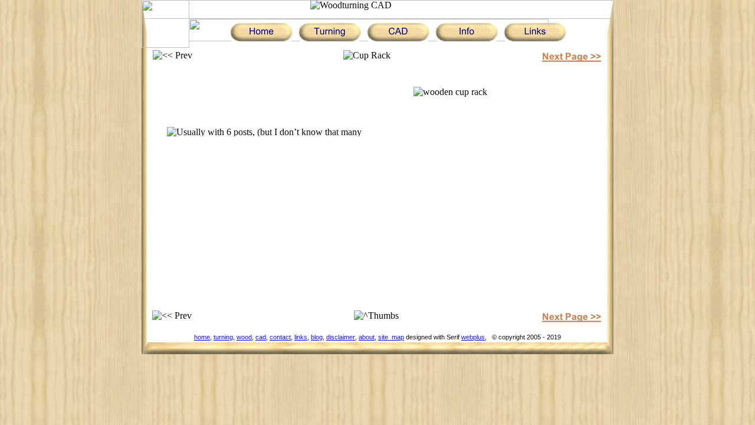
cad (260, 337)
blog (317, 337)
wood (244, 337)
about (367, 337)
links (300, 337)
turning (223, 337)
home (202, 337)
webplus (473, 337)
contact (280, 337)
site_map (391, 337)
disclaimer (340, 337)
